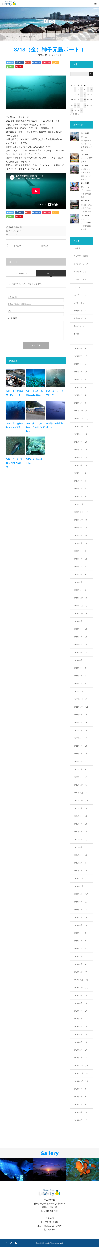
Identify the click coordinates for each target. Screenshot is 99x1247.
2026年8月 (80, 348)
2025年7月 (80, 450)
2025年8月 (80, 442)
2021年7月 (80, 824)
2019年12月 (80, 972)
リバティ (77, 287)
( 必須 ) (12, 297)
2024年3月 (80, 574)
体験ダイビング (80, 311)
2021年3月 (80, 855)
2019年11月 (81, 980)
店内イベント (79, 326)
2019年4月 (80, 1034)
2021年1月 (80, 871)
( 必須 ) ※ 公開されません (19, 304)
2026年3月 (80, 387)
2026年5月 (80, 372)
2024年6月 (80, 551)
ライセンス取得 (80, 272)
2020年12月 (80, 878)
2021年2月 (80, 863)
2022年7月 (80, 730)
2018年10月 (81, 1081)
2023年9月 (80, 621)
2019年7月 (80, 1011)
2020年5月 (80, 933)
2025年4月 (80, 473)
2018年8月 (80, 1097)
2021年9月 (80, 808)
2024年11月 (81, 512)
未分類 (76, 334)
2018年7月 (80, 1104)
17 (81, 100)
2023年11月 (80, 606)
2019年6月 (80, 1019)
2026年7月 (80, 356)
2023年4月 (80, 660)
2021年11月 (81, 793)
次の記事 (44, 245)
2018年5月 (80, 1120)
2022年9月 (80, 715)
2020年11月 (81, 886)
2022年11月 (80, 699)
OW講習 (77, 248)
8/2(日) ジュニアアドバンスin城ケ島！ (86, 208)
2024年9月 (80, 528)
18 (85, 100)
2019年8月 (80, 1003)
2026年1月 (80, 403)
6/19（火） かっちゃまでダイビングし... (35, 427)
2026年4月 (80, 379)
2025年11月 (81, 418)
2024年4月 (80, 567)
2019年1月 (80, 1058)
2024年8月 (80, 535)
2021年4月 (80, 847)
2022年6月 (80, 738)
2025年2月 (80, 489)
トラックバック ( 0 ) (21, 273)
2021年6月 (80, 832)
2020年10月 (81, 894)
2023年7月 (80, 637)
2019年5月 (80, 1026)
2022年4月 (80, 754)
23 (78, 105)
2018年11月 (81, 1073)
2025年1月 (80, 496)
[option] (16, 1169)
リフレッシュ (79, 303)
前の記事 (17, 245)
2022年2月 (80, 769)
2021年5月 (80, 839)
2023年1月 (80, 683)
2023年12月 (80, 598)
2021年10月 (81, 800)
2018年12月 (81, 1065)
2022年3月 (80, 761)
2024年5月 (80, 559)
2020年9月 (80, 902)
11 (85, 94)
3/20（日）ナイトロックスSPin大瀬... (14, 463)
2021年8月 (80, 816)
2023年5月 (80, 652)
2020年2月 (80, 956)
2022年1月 (80, 777)
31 (81, 110)
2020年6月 (80, 925)
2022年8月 (80, 722)
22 (75, 105)
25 (85, 105)
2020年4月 (80, 941)
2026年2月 (80, 395)
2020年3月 (80, 949)
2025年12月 (80, 411)
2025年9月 (80, 434)
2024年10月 (80, 520)
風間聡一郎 (18, 227)
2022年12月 (80, 691)
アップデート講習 (81, 256)
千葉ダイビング (80, 318)
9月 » (77, 114)
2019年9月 (80, 995)
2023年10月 (80, 613)
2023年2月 (80, 676)
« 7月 (72, 114)
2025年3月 (80, 481)
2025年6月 (80, 457)
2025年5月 (80, 465)
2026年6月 (80, 364)
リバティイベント (81, 295)
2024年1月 (80, 590)
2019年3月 (80, 1042)
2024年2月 (80, 582)
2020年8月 (80, 910)
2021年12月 (80, 785)
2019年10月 (81, 987)
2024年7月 (80, 543)
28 (72, 110)
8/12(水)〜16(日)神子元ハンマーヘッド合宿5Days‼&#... (86, 144)
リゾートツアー (80, 279)
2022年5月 (80, 746)
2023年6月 (80, 645)
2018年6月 (80, 1112)
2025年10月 (81, 426)
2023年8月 (80, 629)
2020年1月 (80, 964)
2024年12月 (80, 504)
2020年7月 (80, 917)
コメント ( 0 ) (51, 273)
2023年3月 (80, 668)
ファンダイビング (55, 55)
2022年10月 (81, 707)
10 (81, 94)
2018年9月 (80, 1089)
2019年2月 (80, 1050)
